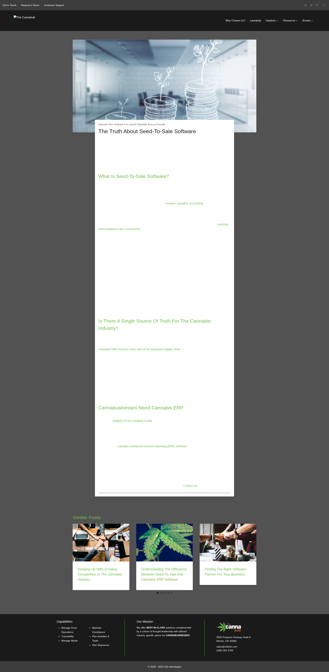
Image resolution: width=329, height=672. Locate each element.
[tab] (158, 593)
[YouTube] (311, 5)
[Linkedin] (316, 5)
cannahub (255, 20)
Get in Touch (9, 5)
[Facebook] (305, 5)
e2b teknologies (172, 666)
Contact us (190, 485)
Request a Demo (30, 5)
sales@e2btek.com (226, 646)
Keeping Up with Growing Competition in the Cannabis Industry (100, 574)
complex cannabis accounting (184, 203)
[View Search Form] (323, 5)
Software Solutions (147, 124)
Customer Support (54, 5)
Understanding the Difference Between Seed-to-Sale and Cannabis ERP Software (164, 574)
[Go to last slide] (77, 556)
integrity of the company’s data (132, 420)
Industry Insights (113, 124)
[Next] (251, 556)
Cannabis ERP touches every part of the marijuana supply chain (139, 349)
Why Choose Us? (235, 20)
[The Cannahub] (31, 20)
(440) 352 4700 (224, 650)
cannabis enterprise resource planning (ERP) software (152, 446)
